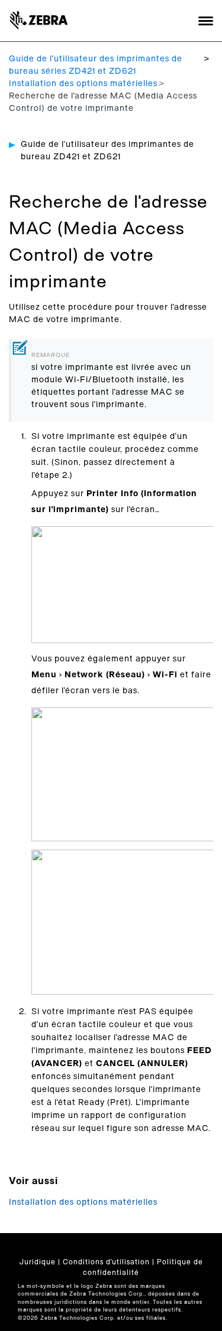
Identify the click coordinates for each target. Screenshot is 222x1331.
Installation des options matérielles (83, 84)
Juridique (38, 1262)
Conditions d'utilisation (106, 1262)
